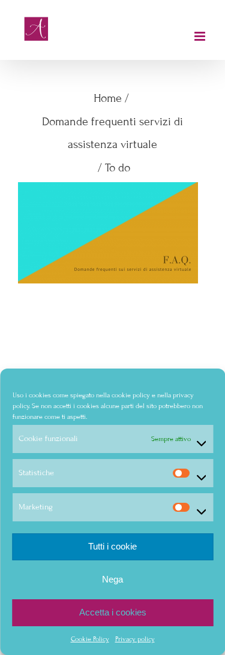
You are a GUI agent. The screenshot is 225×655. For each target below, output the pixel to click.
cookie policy (130, 395)
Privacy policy (135, 639)
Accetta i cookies (112, 612)
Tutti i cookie (112, 546)
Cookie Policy (90, 639)
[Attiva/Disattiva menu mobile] (200, 36)
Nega (112, 579)
